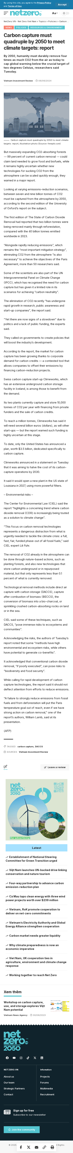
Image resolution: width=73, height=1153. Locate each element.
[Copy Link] (44, 1147)
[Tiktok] (28, 1057)
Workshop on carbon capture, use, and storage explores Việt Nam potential (24, 1006)
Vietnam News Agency (15, 1015)
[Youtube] (14, 1057)
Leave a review (57, 767)
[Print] (52, 1147)
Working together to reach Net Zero (33, 975)
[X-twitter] (34, 1057)
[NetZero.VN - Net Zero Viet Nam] (26, 13)
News (9, 27)
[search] (47, 13)
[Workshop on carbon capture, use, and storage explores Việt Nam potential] (60, 1006)
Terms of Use (15, 6)
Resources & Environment (47, 27)
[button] (36, 847)
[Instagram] (21, 1057)
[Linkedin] (41, 1057)
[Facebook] (7, 1057)
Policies (21, 27)
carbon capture (25, 746)
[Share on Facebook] (21, 1147)
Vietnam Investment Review (18, 80)
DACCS (39, 746)
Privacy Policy (44, 3)
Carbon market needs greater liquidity (34, 935)
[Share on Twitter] (29, 1147)
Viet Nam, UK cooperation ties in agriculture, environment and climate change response (36, 962)
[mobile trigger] (7, 13)
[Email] (36, 1147)
